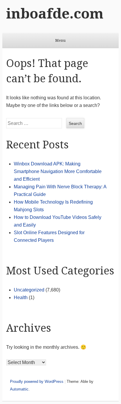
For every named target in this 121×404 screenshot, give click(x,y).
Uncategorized (29, 289)
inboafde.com (54, 13)
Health (21, 297)
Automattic (19, 389)
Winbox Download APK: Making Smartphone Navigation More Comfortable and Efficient (58, 171)
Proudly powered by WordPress (36, 381)
